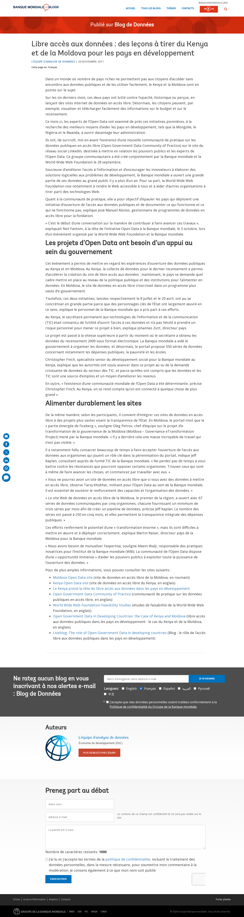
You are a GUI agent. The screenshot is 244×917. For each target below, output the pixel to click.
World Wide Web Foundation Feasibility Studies (92, 605)
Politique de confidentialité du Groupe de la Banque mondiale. (153, 707)
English (131, 688)
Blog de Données (134, 25)
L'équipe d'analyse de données (53, 61)
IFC (86, 911)
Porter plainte (223, 899)
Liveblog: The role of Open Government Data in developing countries (110, 632)
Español (169, 688)
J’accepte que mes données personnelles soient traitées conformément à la (163, 704)
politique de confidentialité (127, 859)
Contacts (188, 8)
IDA (80, 911)
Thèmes (171, 8)
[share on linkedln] (6, 460)
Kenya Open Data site (70, 583)
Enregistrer (58, 879)
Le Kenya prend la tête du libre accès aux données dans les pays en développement (121, 588)
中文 (111, 694)
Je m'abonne (207, 678)
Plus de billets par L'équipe (99, 752)
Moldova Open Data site (73, 577)
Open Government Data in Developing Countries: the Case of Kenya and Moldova (119, 616)
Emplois (53, 899)
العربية (186, 688)
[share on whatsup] (6, 468)
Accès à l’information (34, 899)
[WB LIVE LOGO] (209, 9)
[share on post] (6, 452)
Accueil (130, 8)
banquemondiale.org (213, 3)
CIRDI (103, 911)
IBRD (72, 911)
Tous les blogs (151, 8)
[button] (225, 9)
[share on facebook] (6, 444)
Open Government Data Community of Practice (92, 594)
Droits (16, 899)
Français (52, 67)
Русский (204, 688)
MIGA (94, 911)
